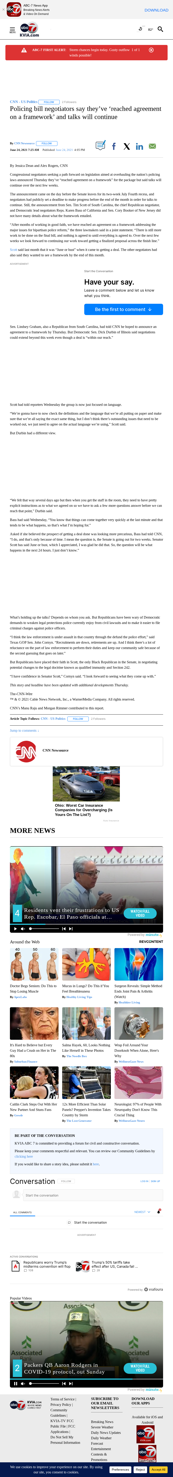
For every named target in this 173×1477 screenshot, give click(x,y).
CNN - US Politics (53, 718)
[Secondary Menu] (16, 29)
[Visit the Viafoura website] (153, 1289)
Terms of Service (62, 1399)
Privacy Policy (60, 1405)
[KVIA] (34, 29)
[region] (86, 1235)
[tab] (22, 1212)
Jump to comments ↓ (24, 730)
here (96, 1164)
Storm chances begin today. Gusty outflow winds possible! (99, 52)
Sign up (155, 1181)
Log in (144, 1181)
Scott (13, 250)
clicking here (24, 1156)
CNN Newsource (24, 143)
